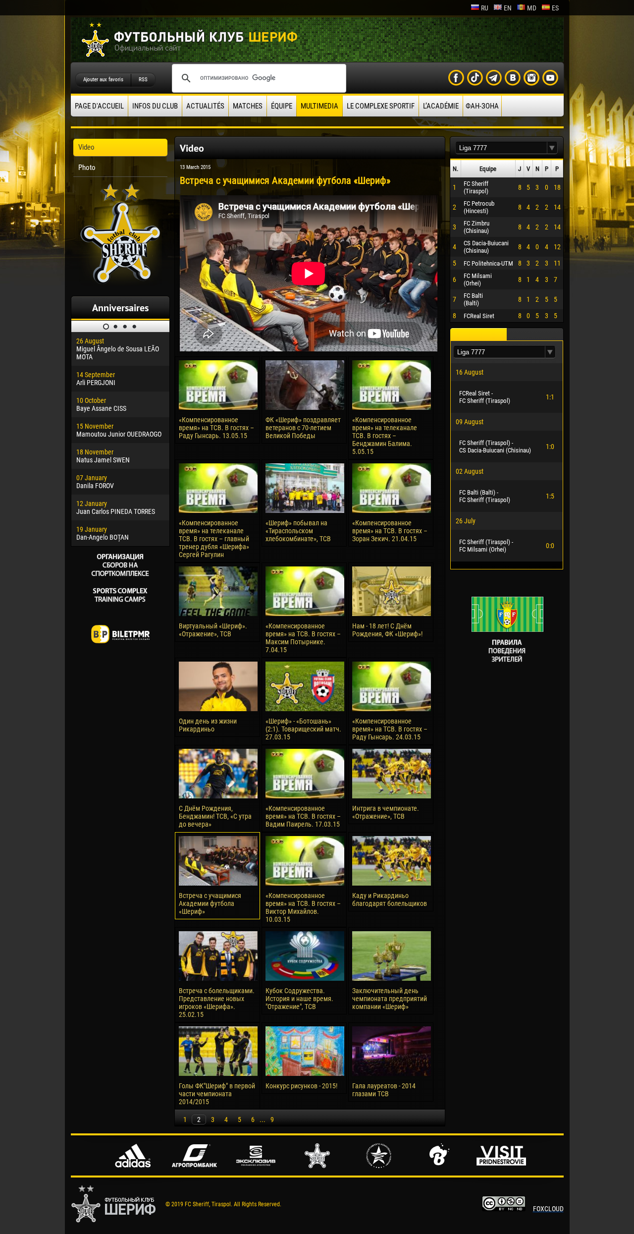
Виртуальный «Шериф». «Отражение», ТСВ (213, 630)
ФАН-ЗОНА (482, 106)
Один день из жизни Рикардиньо (208, 725)
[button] (552, 148)
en (508, 8)
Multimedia (319, 106)
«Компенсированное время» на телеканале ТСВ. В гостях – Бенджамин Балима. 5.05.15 (384, 435)
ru (484, 8)
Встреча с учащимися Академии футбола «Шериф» (210, 903)
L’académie (441, 106)
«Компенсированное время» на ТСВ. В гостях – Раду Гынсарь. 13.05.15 (216, 428)
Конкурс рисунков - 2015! (301, 1086)
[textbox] (501, 148)
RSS (143, 79)
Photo (87, 167)
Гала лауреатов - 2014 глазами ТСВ (384, 1090)
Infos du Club (155, 106)
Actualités (205, 106)
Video (86, 147)
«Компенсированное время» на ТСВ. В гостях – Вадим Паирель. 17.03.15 (303, 816)
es (555, 8)
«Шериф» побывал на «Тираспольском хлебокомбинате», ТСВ (298, 531)
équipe (281, 106)
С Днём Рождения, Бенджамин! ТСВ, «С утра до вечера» (215, 816)
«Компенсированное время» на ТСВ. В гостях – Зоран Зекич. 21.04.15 (389, 531)
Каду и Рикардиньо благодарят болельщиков (389, 899)
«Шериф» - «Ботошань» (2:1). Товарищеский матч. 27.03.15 (303, 729)
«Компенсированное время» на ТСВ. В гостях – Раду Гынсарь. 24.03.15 (389, 729)
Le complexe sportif (381, 106)
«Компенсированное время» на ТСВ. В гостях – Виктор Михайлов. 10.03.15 (303, 907)
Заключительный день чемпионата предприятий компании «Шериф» (389, 998)
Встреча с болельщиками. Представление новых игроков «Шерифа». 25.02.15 (217, 1002)
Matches (248, 106)
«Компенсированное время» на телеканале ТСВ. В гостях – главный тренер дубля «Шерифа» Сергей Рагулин (214, 539)
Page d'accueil (99, 106)
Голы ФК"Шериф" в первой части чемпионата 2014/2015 (217, 1094)
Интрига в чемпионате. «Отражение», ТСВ (385, 812)
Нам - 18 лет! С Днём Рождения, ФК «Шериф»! (387, 630)
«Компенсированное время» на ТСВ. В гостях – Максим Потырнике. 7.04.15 (303, 638)
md (531, 8)
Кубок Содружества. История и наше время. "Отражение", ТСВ (299, 998)
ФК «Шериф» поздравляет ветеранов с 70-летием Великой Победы (303, 428)
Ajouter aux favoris (103, 79)
